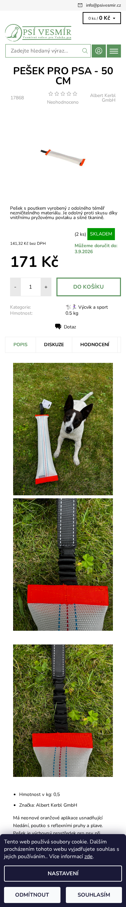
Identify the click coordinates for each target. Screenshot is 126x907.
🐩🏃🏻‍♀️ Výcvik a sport (87, 307)
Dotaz (70, 327)
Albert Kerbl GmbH (103, 97)
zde (88, 856)
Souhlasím (94, 895)
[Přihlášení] (99, 51)
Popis (20, 344)
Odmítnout (32, 895)
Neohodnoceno (63, 102)
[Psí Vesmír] (63, 32)
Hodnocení (94, 344)
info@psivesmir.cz (103, 5)
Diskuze (54, 344)
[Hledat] (85, 51)
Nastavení (63, 873)
